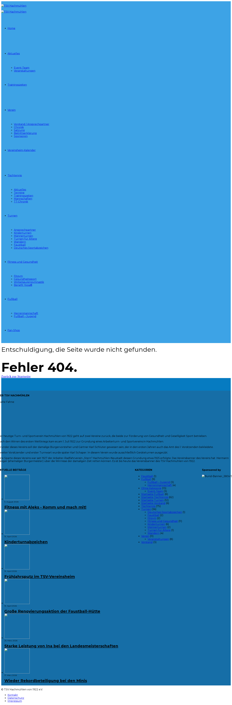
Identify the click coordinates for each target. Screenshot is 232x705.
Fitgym (18, 276)
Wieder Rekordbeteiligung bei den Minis (45, 680)
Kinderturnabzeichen (26, 542)
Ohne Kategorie (151, 488)
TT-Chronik (21, 201)
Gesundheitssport (25, 279)
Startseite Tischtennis (154, 497)
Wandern (20, 241)
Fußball (13, 299)
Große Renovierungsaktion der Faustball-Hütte (52, 611)
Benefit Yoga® (23, 285)
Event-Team (21, 67)
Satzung (19, 130)
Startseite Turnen (152, 500)
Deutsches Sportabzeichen (31, 247)
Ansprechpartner (25, 229)
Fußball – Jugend (25, 316)
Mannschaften (23, 198)
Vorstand (147, 542)
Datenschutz (16, 697)
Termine (19, 192)
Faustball (20, 244)
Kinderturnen (22, 232)
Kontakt (13, 694)
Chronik (19, 127)
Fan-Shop (14, 330)
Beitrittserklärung (25, 133)
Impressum (15, 700)
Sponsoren (21, 136)
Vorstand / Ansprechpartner (31, 124)
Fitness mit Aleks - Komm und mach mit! (45, 507)
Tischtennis (15, 175)
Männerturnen (23, 235)
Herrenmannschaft (26, 313)
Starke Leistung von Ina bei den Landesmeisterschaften (61, 646)
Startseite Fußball (152, 494)
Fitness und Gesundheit (23, 261)
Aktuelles (14, 53)
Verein (12, 110)
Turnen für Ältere (25, 238)
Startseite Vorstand (153, 503)
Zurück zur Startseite (16, 376)
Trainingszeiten (17, 84)
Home (11, 28)
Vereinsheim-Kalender (22, 150)
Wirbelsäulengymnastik (29, 282)
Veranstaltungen (24, 70)
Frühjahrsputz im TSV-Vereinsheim (39, 576)
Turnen (12, 215)
